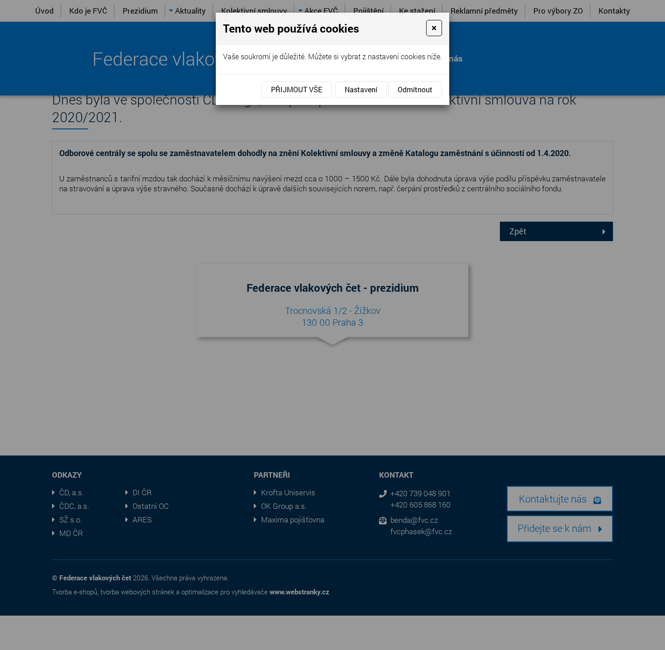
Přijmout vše (296, 89)
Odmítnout (415, 89)
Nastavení (361, 89)
